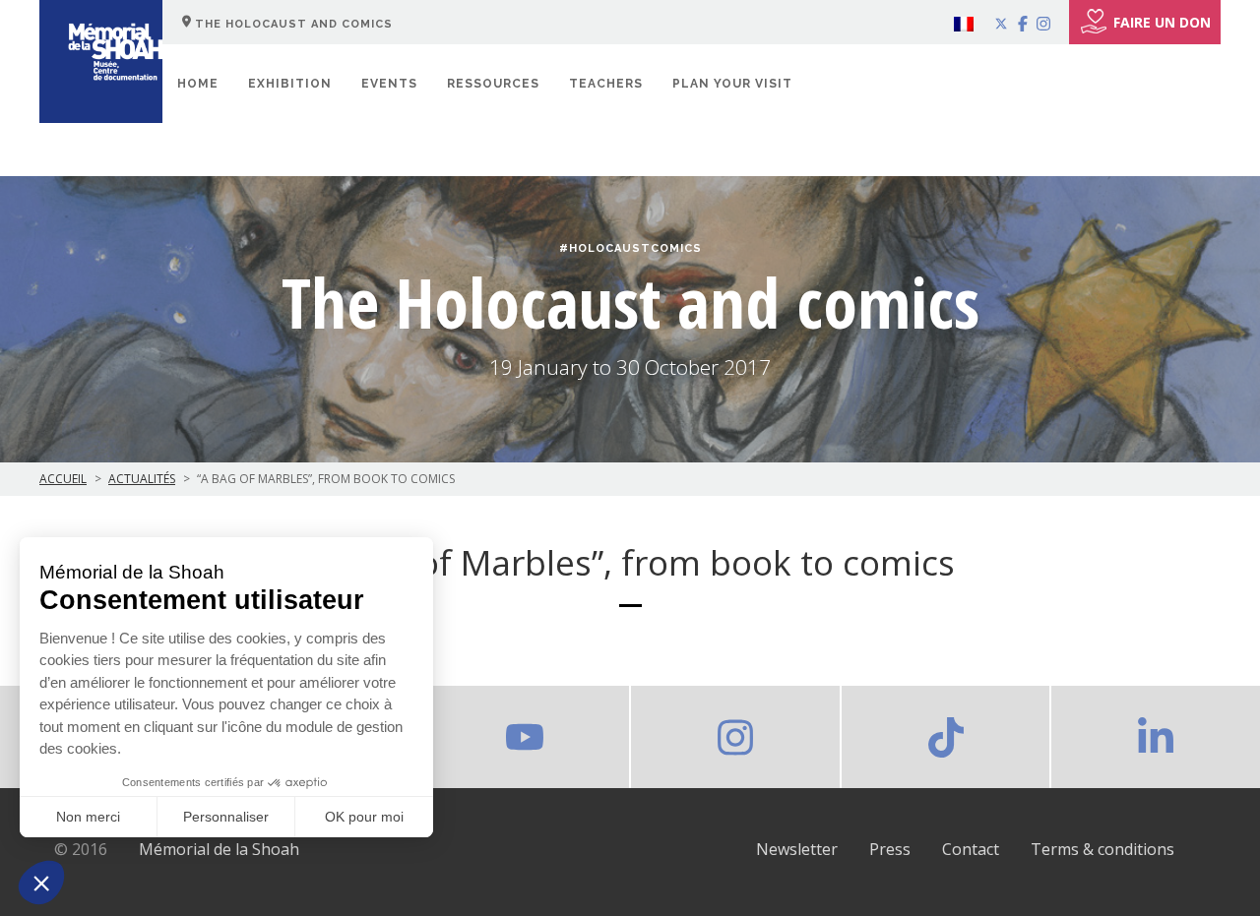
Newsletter (797, 849)
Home (198, 84)
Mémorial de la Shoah (219, 849)
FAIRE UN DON (1162, 22)
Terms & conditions (1102, 849)
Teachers (606, 84)
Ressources (493, 84)
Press (890, 849)
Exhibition (290, 84)
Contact (970, 849)
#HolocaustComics (630, 248)
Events (389, 84)
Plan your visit (732, 84)
